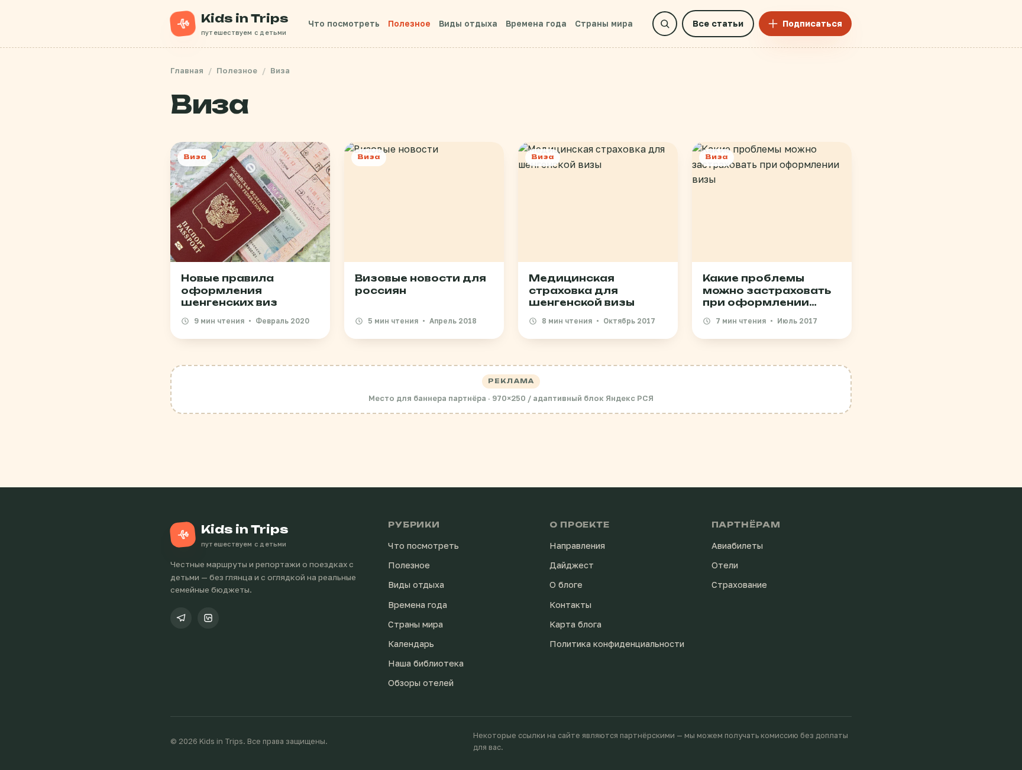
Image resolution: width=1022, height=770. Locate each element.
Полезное (409, 23)
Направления (577, 546)
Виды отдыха (468, 23)
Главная (186, 70)
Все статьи (718, 23)
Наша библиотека (426, 663)
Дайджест (571, 565)
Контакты (570, 605)
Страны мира (604, 23)
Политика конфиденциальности (616, 644)
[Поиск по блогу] (664, 23)
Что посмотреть (344, 23)
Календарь (411, 644)
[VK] (208, 618)
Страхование (739, 585)
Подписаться (812, 23)
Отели (724, 565)
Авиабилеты (737, 546)
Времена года (536, 23)
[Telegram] (181, 618)
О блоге (566, 585)
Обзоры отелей (421, 683)
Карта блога (575, 624)
